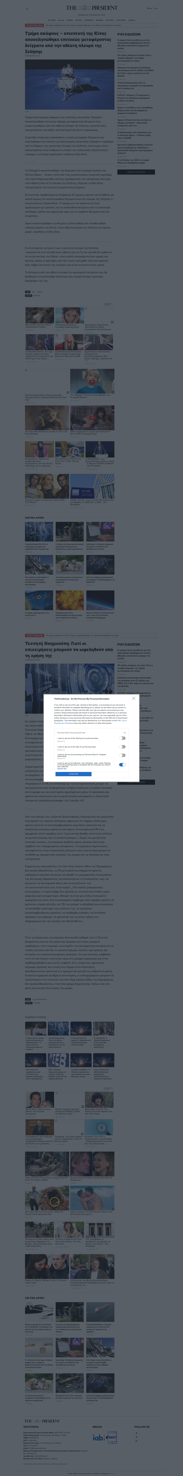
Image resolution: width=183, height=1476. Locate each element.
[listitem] (91, 732)
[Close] (134, 699)
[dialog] (91, 738)
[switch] (122, 738)
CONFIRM (73, 774)
